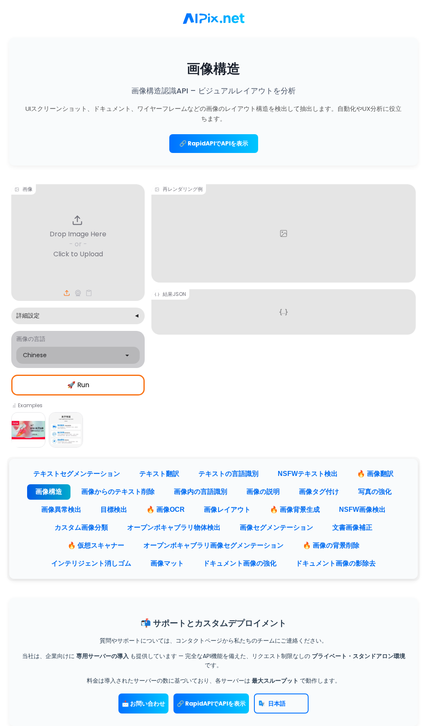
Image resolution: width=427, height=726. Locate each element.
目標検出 (113, 509)
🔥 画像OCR (165, 509)
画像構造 (48, 491)
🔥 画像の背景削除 (331, 545)
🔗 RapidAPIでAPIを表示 (213, 143)
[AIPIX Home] (213, 19)
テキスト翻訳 (159, 473)
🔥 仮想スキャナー (96, 545)
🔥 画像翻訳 (375, 473)
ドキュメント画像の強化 (239, 563)
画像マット (167, 563)
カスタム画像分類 (81, 527)
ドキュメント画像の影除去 (336, 563)
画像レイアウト (227, 509)
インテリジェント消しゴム (91, 563)
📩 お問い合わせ (143, 703)
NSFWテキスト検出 (308, 473)
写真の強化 (375, 491)
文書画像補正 (352, 527)
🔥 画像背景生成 (295, 509)
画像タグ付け (319, 491)
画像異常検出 (61, 509)
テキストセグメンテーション (76, 473)
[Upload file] (67, 293)
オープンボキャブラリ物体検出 (174, 527)
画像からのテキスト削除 (118, 491)
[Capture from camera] (78, 293)
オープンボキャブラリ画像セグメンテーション (213, 545)
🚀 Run (78, 385)
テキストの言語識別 (228, 473)
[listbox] (78, 355)
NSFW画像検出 (362, 509)
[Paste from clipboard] (88, 293)
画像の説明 (263, 491)
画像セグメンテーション (276, 527)
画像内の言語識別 (200, 491)
